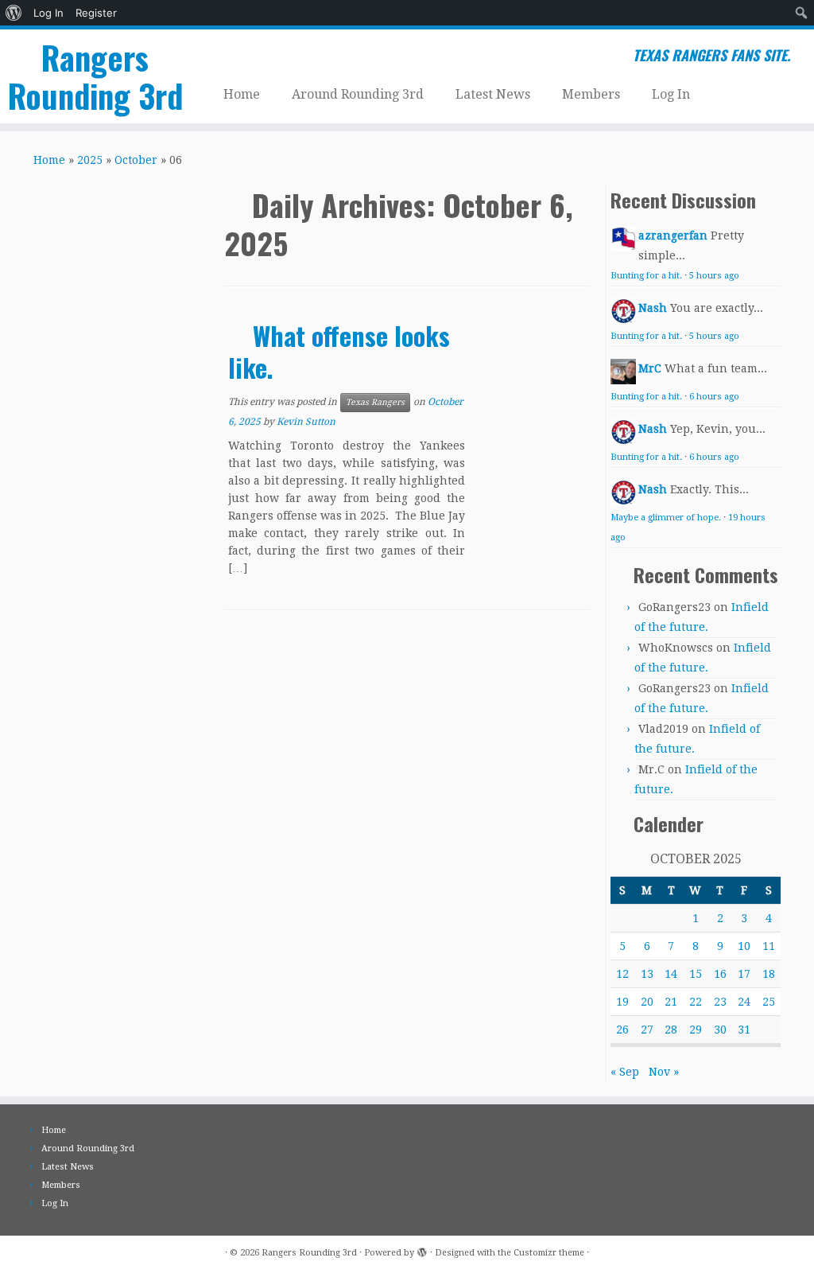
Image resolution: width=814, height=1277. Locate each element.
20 (647, 1001)
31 (744, 1029)
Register (96, 12)
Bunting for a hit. (646, 276)
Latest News (492, 94)
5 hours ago (714, 276)
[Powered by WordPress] (422, 1250)
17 (744, 973)
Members (591, 94)
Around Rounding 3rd (358, 94)
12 (622, 973)
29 (695, 1029)
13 (647, 973)
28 (671, 1029)
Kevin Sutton (306, 421)
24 (744, 1001)
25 (768, 1001)
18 (768, 973)
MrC (649, 368)
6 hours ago (714, 396)
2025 (90, 160)
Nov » (664, 1071)
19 (622, 1001)
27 (647, 1029)
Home (241, 94)
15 (695, 973)
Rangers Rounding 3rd (95, 76)
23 (720, 1001)
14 (671, 973)
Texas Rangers (375, 402)
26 (622, 1029)
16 (720, 973)
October (135, 160)
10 (744, 946)
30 (720, 1029)
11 (768, 946)
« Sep (624, 1071)
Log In (48, 12)
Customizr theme (549, 1253)
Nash (652, 308)
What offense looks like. (339, 351)
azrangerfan (672, 235)
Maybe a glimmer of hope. (665, 517)
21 (671, 1001)
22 (695, 1001)
